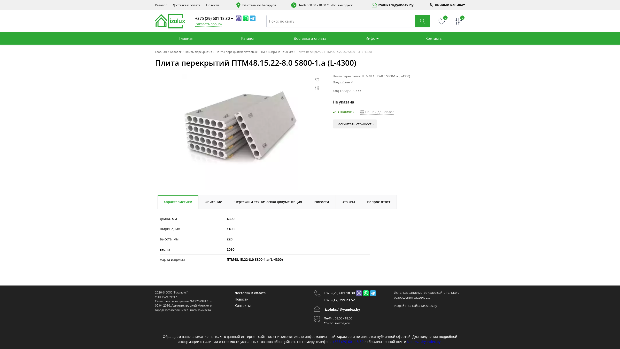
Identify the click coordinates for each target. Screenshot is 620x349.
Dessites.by (429, 305)
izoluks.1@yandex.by (395, 5)
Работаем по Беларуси (259, 5)
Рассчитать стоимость (354, 124)
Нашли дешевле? (379, 112)
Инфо (370, 38)
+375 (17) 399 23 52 (339, 300)
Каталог (161, 5)
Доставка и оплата (186, 5)
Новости (212, 5)
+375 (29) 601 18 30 (339, 293)
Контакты (434, 38)
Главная (186, 38)
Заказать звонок (208, 24)
